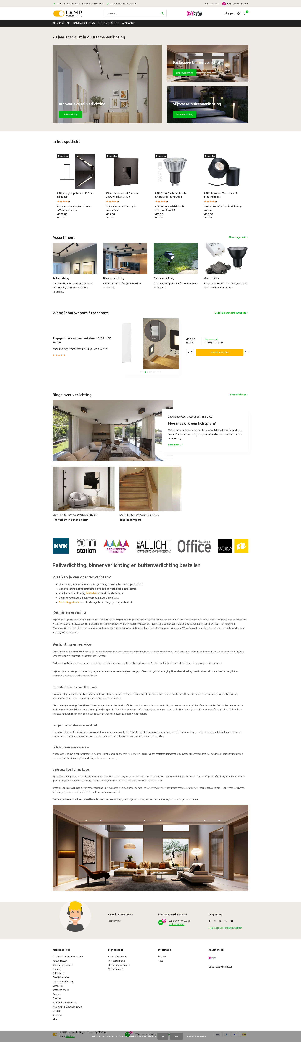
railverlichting (138, 694)
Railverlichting (61, 23)
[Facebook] (210, 921)
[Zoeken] (162, 13)
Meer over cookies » (196, 1036)
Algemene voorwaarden (64, 1002)
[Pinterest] (226, 921)
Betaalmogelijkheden (63, 965)
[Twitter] (215, 921)
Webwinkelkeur (240, 3)
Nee (176, 1036)
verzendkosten (90, 675)
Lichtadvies (58, 985)
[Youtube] (232, 921)
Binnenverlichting (84, 23)
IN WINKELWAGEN (220, 352)
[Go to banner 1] (107, 84)
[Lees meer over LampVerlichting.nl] (150, 545)
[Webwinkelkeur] (194, 13)
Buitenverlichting (108, 23)
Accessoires (128, 23)
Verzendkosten (60, 960)
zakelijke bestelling (168, 663)
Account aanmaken (117, 956)
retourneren (192, 799)
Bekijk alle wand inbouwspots (230, 312)
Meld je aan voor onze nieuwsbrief (225, 927)
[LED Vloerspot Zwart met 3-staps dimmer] (224, 171)
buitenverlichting (175, 694)
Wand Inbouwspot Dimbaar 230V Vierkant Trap (122, 195)
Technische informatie (63, 981)
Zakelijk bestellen (61, 977)
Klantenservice (212, 3)
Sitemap (56, 1019)
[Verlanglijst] (238, 13)
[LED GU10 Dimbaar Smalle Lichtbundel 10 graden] (175, 171)
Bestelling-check (69, 602)
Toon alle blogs (238, 394)
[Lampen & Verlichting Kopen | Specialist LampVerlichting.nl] (68, 13)
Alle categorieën (237, 237)
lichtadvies (92, 593)
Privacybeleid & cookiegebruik (67, 1006)
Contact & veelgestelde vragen (68, 956)
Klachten (57, 1010)
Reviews (57, 998)
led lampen (237, 754)
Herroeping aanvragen (119, 965)
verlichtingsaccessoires (137, 754)
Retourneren (59, 973)
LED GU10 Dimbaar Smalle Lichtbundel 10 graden (170, 195)
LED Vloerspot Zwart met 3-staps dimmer (221, 195)
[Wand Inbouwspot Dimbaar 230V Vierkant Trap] (126, 171)
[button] (145, 372)
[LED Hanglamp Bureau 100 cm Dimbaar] (77, 171)
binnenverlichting (154, 694)
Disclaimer (57, 1015)
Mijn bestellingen (116, 960)
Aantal (191, 352)
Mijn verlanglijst (115, 969)
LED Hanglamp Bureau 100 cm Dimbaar (75, 195)
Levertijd (57, 969)
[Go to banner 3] (208, 104)
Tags (160, 960)
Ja (163, 1036)
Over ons (57, 994)
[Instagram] (220, 921)
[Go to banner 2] (208, 63)
